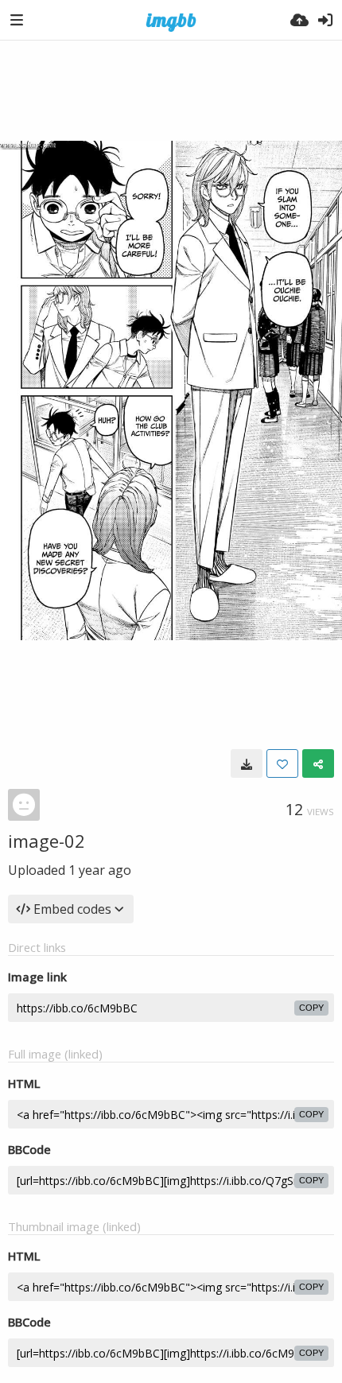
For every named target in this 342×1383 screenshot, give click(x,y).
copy (311, 1007)
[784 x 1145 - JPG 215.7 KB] (246, 763)
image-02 (46, 841)
